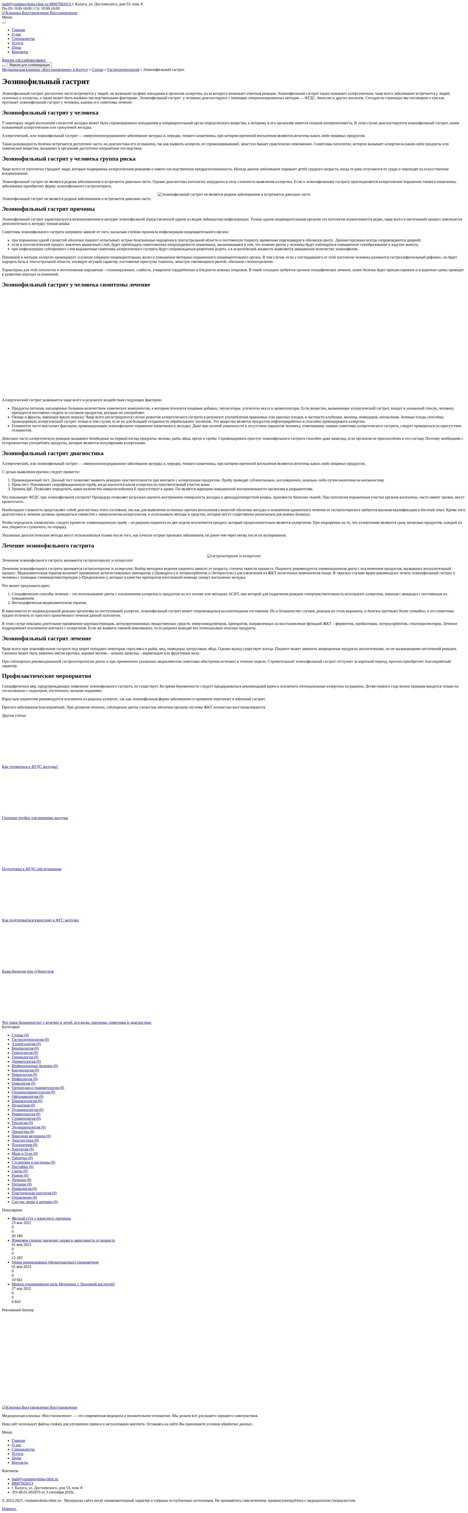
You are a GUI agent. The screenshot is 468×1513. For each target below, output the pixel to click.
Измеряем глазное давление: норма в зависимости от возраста (63, 1240)
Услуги (17, 43)
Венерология (25, 1048)
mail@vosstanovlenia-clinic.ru (25, 4)
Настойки (22, 1167)
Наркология (24, 1189)
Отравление (24, 1197)
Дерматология (26, 1061)
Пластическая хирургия (34, 1193)
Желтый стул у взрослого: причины (41, 1218)
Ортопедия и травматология (38, 1088)
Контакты (20, 52)
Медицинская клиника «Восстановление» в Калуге (45, 69)
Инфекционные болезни (35, 1066)
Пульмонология (27, 1110)
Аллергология (26, 1044)
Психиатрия (24, 1145)
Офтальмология (27, 1096)
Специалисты (23, 39)
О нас (16, 34)
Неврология (24, 1075)
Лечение (21, 1180)
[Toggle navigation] (4, 66)
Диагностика (25, 1140)
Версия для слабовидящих (24, 60)
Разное (20, 1175)
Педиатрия (23, 1105)
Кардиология (25, 1070)
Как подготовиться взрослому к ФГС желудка (40, 920)
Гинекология (25, 1057)
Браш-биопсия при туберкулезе (28, 971)
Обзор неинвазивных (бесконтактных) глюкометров (55, 1262)
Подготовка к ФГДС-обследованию (31, 869)
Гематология (25, 1053)
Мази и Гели (25, 1153)
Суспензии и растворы (33, 1162)
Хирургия (23, 1149)
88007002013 (60, 4)
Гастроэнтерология (123, 69)
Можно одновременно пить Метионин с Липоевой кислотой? (63, 1284)
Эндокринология (29, 1127)
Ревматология (26, 1114)
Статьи (97, 69)
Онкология (23, 1083)
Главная (18, 30)
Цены (16, 47)
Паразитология (27, 1101)
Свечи (20, 1171)
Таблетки (22, 1158)
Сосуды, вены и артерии (35, 1202)
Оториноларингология (33, 1092)
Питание (22, 1184)
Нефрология (25, 1079)
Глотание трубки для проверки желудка (35, 818)
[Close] (4, 23)
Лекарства (23, 1132)
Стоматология (26, 1118)
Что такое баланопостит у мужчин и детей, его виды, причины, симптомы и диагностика (76, 1022)
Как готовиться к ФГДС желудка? (30, 767)
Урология (22, 1123)
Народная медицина (31, 1136)
